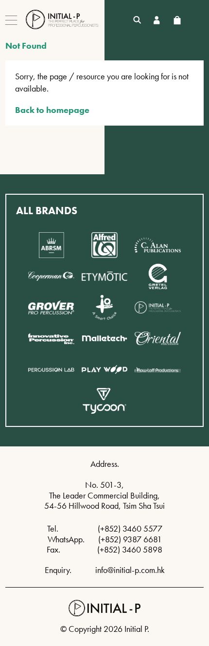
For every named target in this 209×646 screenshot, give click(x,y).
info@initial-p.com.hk (130, 569)
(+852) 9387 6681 (130, 539)
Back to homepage (52, 109)
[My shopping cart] (177, 20)
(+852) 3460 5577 (130, 528)
